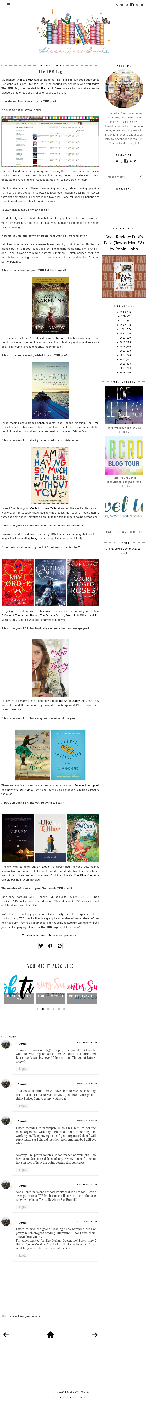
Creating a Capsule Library (82, 998)
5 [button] (58, 1009)
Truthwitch (72, 615)
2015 (123, 355)
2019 (123, 338)
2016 (123, 351)
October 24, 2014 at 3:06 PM (87, 1043)
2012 (123, 368)
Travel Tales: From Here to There (124, 532)
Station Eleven (40, 866)
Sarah (29, 79)
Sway (33, 538)
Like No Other (76, 870)
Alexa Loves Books (69, 1392)
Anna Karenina (57, 338)
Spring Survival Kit (19, 996)
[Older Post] (94, 1335)
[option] (18, 988)
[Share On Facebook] (50, 946)
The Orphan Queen (52, 615)
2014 (123, 359)
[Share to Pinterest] (60, 946)
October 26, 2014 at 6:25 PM (87, 1185)
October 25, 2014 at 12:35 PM (87, 1121)
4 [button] (53, 1009)
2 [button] (42, 1009)
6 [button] (64, 1009)
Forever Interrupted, (86, 785)
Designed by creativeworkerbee (73, 1397)
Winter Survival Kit (50, 996)
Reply (22, 1069)
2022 (123, 325)
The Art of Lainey (69, 700)
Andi (19, 79)
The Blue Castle (85, 875)
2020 (123, 333)
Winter (84, 615)
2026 (123, 312)
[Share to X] (41, 946)
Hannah (40, 422)
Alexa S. (22, 1043)
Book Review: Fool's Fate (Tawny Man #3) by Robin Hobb (124, 242)
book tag (58, 935)
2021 (123, 329)
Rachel (45, 88)
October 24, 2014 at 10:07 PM (87, 1084)
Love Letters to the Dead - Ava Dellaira (123, 430)
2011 (123, 372)
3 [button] (47, 1009)
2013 (123, 364)
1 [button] (37, 1009)
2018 (123, 342)
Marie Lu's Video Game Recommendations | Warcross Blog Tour (124, 482)
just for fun (70, 935)
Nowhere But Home (19, 789)
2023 (124, 320)
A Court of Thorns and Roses (19, 615)
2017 (123, 346)
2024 (124, 316)
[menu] (8, 4)
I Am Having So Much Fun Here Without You (37, 508)
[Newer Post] (6, 1335)
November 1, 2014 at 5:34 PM (87, 1222)
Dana (58, 88)
